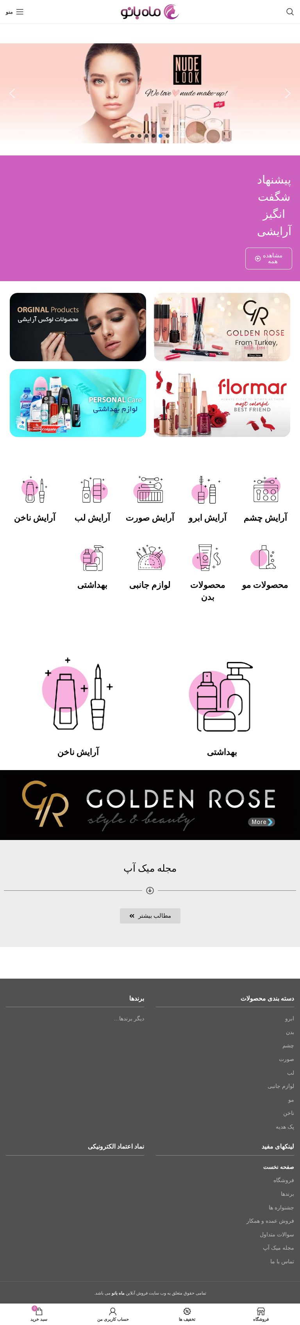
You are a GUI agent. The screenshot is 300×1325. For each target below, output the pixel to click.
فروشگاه (283, 1180)
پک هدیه (285, 1126)
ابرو (289, 1018)
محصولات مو (265, 585)
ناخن (288, 1113)
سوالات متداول (277, 1234)
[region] (150, 93)
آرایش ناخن (34, 518)
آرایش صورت (150, 518)
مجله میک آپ (278, 1248)
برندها (287, 1194)
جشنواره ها (281, 1207)
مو (291, 1100)
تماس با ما (282, 1261)
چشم (288, 1045)
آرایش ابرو (208, 518)
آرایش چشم (265, 518)
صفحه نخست (278, 1167)
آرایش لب (92, 518)
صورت (286, 1059)
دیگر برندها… (129, 1018)
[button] (12, 93)
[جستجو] (290, 12)
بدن (290, 1032)
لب (290, 1073)
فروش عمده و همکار (270, 1221)
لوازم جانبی (150, 585)
